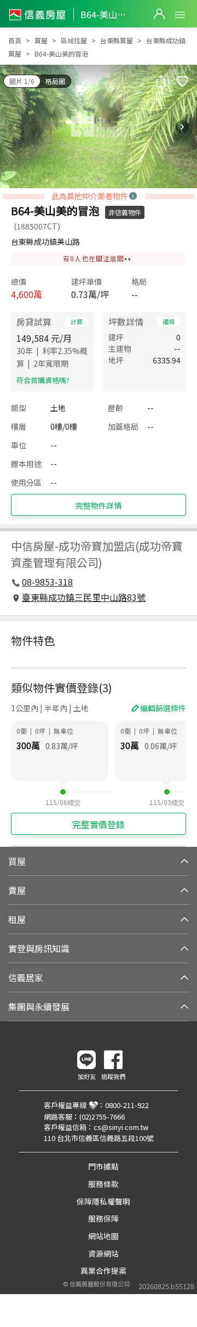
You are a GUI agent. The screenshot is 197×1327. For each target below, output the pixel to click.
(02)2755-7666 (102, 1116)
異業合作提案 (103, 1270)
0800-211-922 (127, 1105)
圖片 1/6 (21, 81)
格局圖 (55, 81)
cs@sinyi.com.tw (121, 1127)
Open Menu (180, 15)
